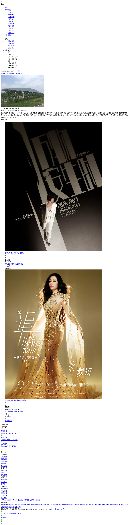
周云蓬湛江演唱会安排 (109, 504)
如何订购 (4, 461)
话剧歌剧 (11, 17)
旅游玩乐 (11, 33)
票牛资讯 (25, 500)
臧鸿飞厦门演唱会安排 (13, 507)
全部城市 (19, 500)
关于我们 (4, 500)
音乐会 (10, 19)
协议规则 (31, 500)
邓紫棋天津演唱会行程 (66, 504)
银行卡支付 (4, 475)
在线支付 (4, 470)
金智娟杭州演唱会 (7, 504)
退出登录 (11, 48)
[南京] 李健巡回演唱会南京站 (14, 253)
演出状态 (4, 459)
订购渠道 (4, 457)
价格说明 (4, 463)
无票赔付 (4, 493)
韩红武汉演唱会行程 (95, 504)
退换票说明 (4, 488)
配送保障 (4, 498)
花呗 (2, 473)
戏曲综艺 (11, 24)
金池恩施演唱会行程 (20, 504)
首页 (6, 8)
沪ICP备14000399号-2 (58, 509)
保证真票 (4, 495)
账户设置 (11, 46)
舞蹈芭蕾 (11, 26)
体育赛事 (11, 14)
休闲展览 (11, 21)
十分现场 (8, 35)
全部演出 (8, 10)
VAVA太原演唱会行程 (81, 504)
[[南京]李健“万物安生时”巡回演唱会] (53, 251)
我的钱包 (11, 43)
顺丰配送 (4, 482)
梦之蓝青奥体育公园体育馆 (13, 73)
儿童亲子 (11, 28)
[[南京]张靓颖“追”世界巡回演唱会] (53, 398)
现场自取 (4, 479)
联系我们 (10, 500)
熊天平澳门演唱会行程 (51, 504)
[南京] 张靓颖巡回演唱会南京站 (15, 400)
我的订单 (11, 41)
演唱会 (10, 12)
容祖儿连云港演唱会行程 (35, 504)
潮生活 (10, 30)
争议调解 (37, 500)
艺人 (14, 500)
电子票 (3, 484)
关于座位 (4, 466)
